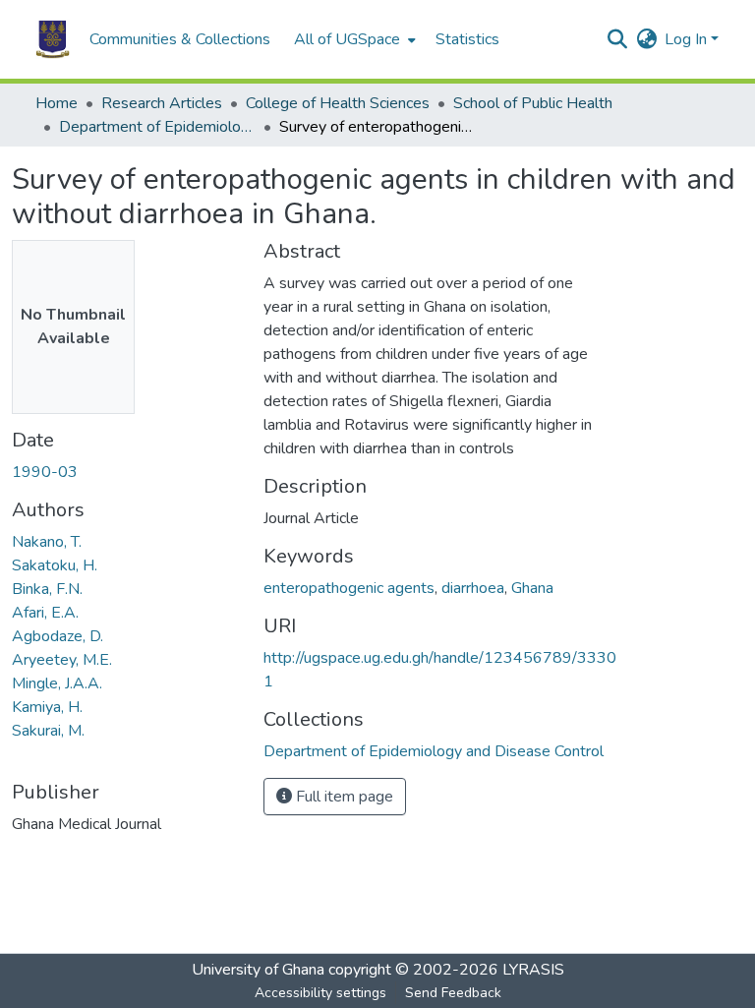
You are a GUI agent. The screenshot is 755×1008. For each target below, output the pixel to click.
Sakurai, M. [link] (48, 730)
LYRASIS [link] (533, 969)
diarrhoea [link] (472, 588)
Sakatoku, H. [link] (54, 565)
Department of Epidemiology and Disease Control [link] (157, 127)
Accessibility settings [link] (320, 992)
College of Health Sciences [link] (338, 103)
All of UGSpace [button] (347, 39)
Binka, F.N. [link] (47, 589)
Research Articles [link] (161, 103)
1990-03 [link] (45, 472)
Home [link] (56, 103)
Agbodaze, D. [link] (57, 636)
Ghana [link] (532, 588)
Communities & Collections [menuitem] (179, 39)
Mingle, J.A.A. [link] (57, 683)
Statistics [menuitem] (467, 39)
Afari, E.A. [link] (45, 612)
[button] (52, 39)
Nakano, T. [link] (47, 542)
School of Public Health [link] (532, 103)
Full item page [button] (342, 796)
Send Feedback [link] (453, 992)
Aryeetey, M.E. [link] (62, 660)
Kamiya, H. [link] (47, 707)
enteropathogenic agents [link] (349, 588)
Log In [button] (688, 39)
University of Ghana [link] (258, 969)
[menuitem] (353, 39)
